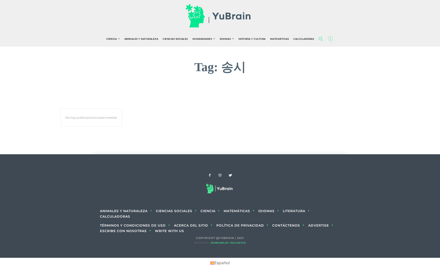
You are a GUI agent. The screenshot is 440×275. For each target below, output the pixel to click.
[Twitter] (230, 175)
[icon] (330, 39)
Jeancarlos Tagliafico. (228, 242)
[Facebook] (210, 175)
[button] (320, 38)
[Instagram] (220, 175)
